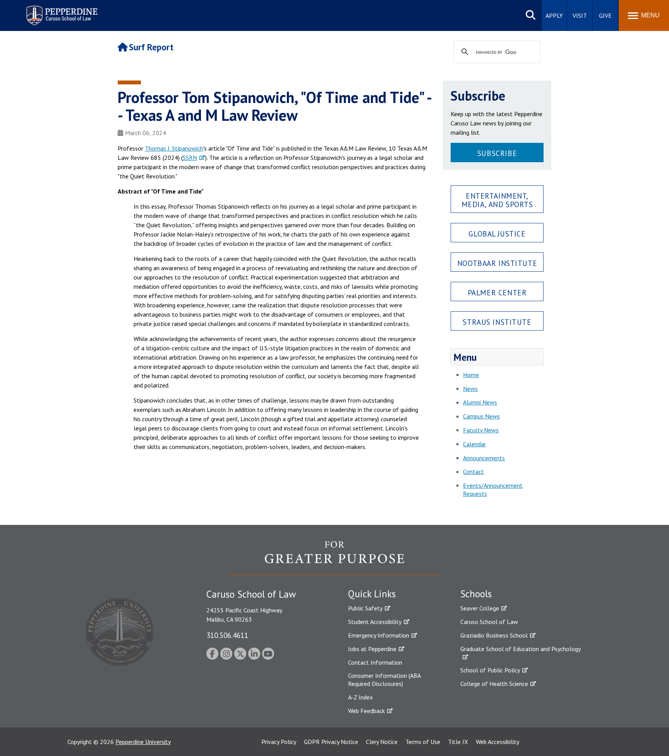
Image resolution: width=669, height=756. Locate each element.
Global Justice (496, 233)
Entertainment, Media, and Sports (497, 200)
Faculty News (481, 430)
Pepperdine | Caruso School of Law (60, 11)
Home (471, 375)
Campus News (481, 416)
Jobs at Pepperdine (372, 649)
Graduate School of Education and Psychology (520, 649)
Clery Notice (382, 742)
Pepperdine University (143, 742)
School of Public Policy (490, 670)
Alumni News (480, 402)
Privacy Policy (278, 742)
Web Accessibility (497, 742)
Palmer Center (497, 292)
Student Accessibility (374, 622)
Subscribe (497, 153)
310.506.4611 (227, 635)
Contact (473, 471)
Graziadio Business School (494, 635)
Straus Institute (497, 322)
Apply (554, 15)
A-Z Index (360, 697)
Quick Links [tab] (372, 594)
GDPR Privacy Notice (331, 742)
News (470, 389)
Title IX (458, 742)
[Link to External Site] (334, 557)
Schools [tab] (476, 594)
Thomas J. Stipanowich (174, 148)
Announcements (484, 458)
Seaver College (479, 608)
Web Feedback (366, 711)
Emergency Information (378, 635)
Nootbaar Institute (497, 263)
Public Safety (365, 608)
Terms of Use (422, 742)
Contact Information (375, 662)
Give (605, 15)
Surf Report (151, 47)
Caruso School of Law (489, 622)
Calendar (474, 444)
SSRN (190, 157)
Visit (580, 15)
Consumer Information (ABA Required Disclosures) (384, 679)
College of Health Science (494, 683)
